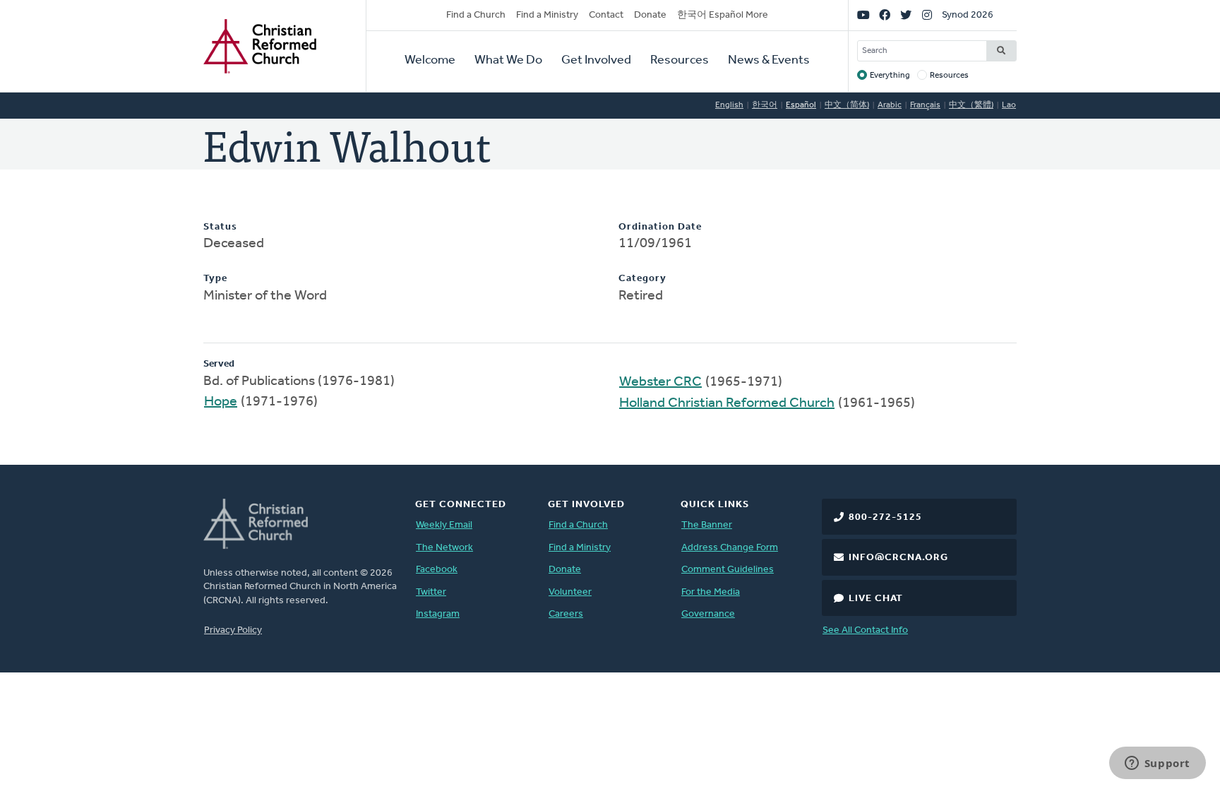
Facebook (437, 569)
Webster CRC (660, 382)
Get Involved (596, 60)
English (729, 105)
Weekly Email (444, 525)
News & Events (769, 60)
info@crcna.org (898, 557)
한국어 (764, 105)
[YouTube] (863, 15)
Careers (566, 614)
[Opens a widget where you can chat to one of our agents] (1157, 764)
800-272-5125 (885, 517)
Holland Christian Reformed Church (727, 403)
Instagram (438, 614)
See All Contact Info (865, 630)
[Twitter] (905, 15)
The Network (444, 547)
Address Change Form (729, 547)
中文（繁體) (971, 105)
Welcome (430, 60)
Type (215, 278)
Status (220, 227)
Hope (220, 402)
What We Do (508, 60)
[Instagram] (927, 15)
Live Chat (876, 598)
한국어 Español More (722, 15)
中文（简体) (847, 105)
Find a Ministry (547, 15)
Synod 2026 (967, 15)
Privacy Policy (233, 630)
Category (642, 278)
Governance (708, 614)
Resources (679, 60)
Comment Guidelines (727, 569)
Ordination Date (660, 227)
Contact (606, 15)
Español (801, 105)
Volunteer (570, 592)
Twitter (431, 592)
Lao (1009, 105)
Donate (650, 15)
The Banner (706, 525)
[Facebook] (884, 15)
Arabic (890, 105)
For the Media (710, 592)
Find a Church (476, 15)
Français (925, 105)
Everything (890, 75)
